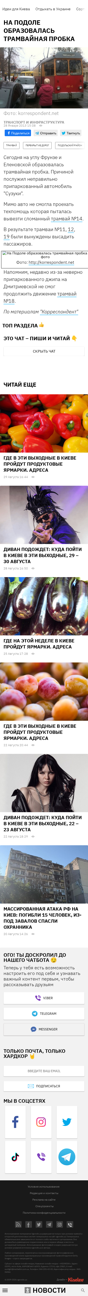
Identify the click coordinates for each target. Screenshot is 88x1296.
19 (7, 236)
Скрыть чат (44, 351)
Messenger (48, 1029)
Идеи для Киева (16, 9)
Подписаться (48, 1086)
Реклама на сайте (44, 1199)
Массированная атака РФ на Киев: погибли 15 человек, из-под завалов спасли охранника (42, 918)
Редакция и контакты (44, 1193)
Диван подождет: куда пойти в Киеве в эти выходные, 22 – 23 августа (43, 823)
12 (71, 229)
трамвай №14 (66, 218)
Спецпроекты (44, 1206)
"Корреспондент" (59, 311)
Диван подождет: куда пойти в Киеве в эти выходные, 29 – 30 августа (43, 555)
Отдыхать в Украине (53, 9)
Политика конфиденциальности (44, 1212)
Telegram (48, 1014)
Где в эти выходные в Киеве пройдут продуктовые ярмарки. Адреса (40, 464)
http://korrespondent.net (51, 262)
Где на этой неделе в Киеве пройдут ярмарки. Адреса (39, 644)
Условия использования (43, 1186)
